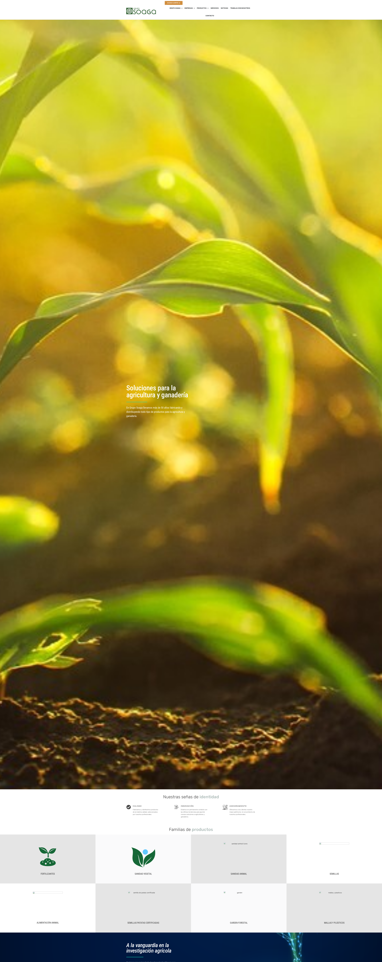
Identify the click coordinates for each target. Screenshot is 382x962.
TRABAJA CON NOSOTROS (240, 8)
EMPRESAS (189, 8)
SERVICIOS (215, 8)
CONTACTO (210, 16)
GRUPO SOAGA (175, 8)
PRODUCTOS (202, 8)
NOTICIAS (224, 8)
